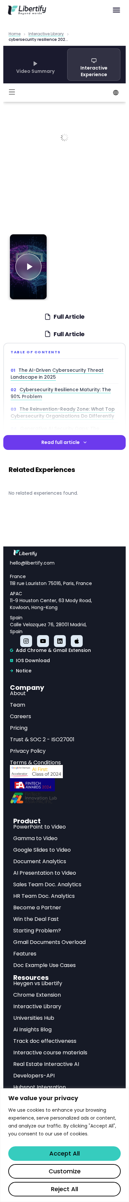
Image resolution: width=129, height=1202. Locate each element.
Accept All (64, 1153)
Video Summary (35, 71)
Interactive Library (46, 34)
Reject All (64, 1189)
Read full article (60, 442)
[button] (116, 10)
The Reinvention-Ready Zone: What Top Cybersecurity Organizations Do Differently (63, 412)
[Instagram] (26, 641)
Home (15, 34)
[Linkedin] (60, 641)
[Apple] (77, 641)
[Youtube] (43, 641)
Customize (65, 1171)
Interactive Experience (94, 71)
